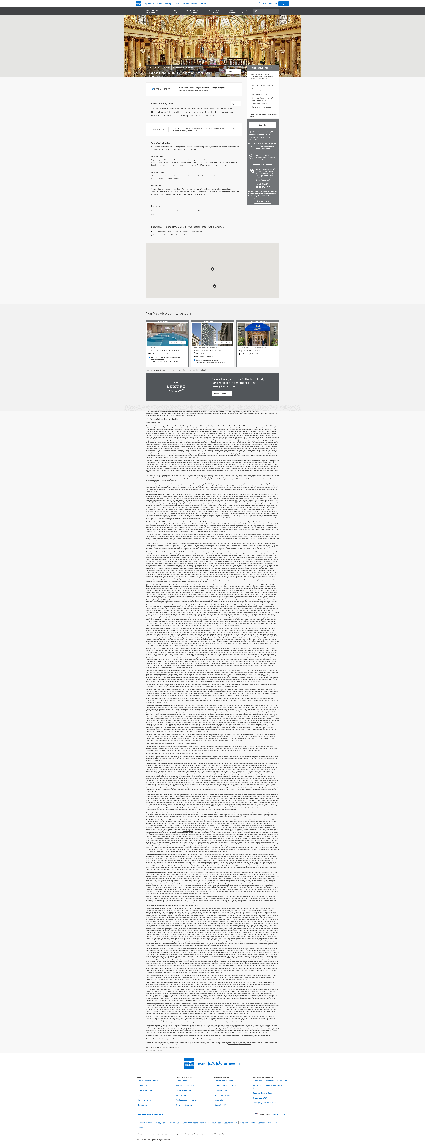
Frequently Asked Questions (265, 1103)
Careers (141, 1095)
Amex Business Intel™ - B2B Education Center (269, 1086)
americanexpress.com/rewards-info (163, 743)
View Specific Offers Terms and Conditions (163, 419)
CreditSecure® (221, 1090)
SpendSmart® (220, 1105)
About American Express (148, 1081)
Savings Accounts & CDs (186, 1100)
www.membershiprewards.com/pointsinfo (225, 1039)
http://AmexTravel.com (253, 989)
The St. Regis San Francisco (164, 350)
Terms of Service (145, 1123)
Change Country (278, 1114)
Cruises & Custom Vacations (193, 11)
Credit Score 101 (260, 1098)
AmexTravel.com (188, 831)
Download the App (184, 1105)
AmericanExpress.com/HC (178, 625)
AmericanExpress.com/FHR (159, 625)
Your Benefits (232, 11)
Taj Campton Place (249, 350)
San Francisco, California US (185, 68)
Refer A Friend (221, 1100)
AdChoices (216, 1123)
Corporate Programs (184, 1090)
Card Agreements (247, 1123)
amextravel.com (214, 829)
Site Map (141, 1127)
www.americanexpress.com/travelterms (239, 1044)
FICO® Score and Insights (225, 1085)
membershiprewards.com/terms (199, 1036)
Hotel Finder (175, 11)
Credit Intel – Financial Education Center (270, 1081)
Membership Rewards (224, 1081)
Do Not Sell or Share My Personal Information (189, 1123)
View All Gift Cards (184, 1095)
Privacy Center (161, 1123)
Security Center (230, 1123)
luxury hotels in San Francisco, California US (189, 370)
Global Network (144, 1100)
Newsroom (142, 1085)
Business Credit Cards (185, 1085)
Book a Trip (244, 11)
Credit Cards (181, 1081)
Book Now (263, 125)
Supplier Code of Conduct (264, 1093)
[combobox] (268, 11)
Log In (283, 3)
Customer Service (270, 3)
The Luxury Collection (159, 68)
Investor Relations (145, 1090)
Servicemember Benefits (268, 1123)
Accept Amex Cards (223, 1095)
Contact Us (142, 1105)
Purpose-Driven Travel (215, 11)
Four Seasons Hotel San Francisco (207, 352)
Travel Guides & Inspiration (152, 11)
